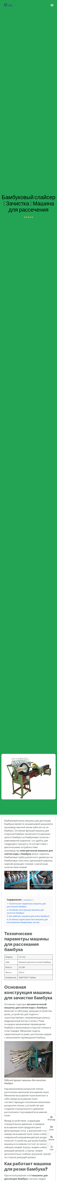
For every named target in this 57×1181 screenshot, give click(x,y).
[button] (52, 5)
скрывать (28, 900)
